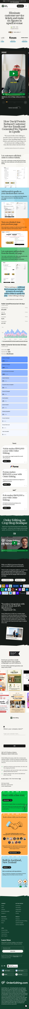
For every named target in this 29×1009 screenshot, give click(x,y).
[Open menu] (26, 6)
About (2, 905)
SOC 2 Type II (4, 936)
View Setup (18, 907)
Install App (18, 905)
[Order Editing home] (5, 6)
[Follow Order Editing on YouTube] (4, 966)
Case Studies (4, 918)
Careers (3, 913)
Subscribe (12, 951)
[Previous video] (3, 102)
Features (18, 918)
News (2, 922)
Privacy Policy (16, 956)
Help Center (18, 911)
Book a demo (20, 6)
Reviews (3, 920)
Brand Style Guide (5, 911)
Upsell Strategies (19, 922)
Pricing (17, 913)
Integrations (18, 909)
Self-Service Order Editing (21, 920)
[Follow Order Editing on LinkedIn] (2, 966)
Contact (3, 909)
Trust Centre (4, 934)
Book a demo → (17, 32)
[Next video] (25, 102)
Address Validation (20, 924)
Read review (10, 40)
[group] (14, 75)
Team (2, 907)
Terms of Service (5, 932)
